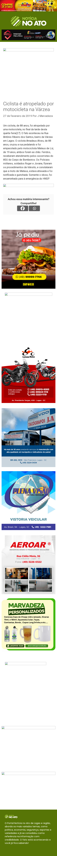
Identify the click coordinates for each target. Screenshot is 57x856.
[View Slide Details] (28, 5)
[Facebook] (22, 208)
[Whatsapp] (34, 208)
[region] (28, 5)
